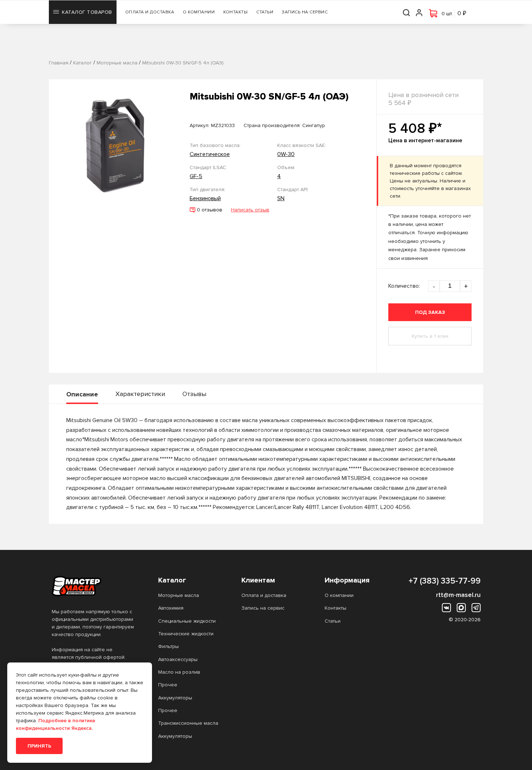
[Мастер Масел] (93, 586)
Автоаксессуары (178, 659)
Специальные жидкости (187, 621)
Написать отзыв (250, 210)
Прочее (167, 685)
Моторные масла (178, 595)
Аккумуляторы (175, 698)
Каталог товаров (87, 12)
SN (280, 198)
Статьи (264, 12)
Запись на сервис (305, 12)
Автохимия (170, 608)
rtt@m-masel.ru (458, 595)
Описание (82, 394)
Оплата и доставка (149, 12)
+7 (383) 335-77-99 (445, 581)
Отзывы (194, 394)
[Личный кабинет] (419, 12)
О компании (199, 12)
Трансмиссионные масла (188, 723)
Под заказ (430, 312)
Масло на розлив (179, 672)
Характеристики (140, 394)
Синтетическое (210, 154)
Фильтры (168, 646)
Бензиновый (205, 198)
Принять (39, 746)
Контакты (235, 12)
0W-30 (286, 154)
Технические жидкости (186, 634)
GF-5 (196, 176)
